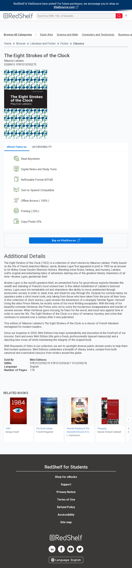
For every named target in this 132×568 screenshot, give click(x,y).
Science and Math (67, 34)
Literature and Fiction (43, 43)
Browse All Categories (18, 34)
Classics (78, 43)
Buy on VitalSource (64, 240)
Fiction (64, 43)
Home (7, 43)
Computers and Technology (98, 34)
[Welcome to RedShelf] (18, 15)
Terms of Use (66, 499)
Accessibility (66, 514)
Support (66, 484)
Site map (66, 522)
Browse (20, 43)
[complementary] (66, 412)
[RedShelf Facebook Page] (61, 551)
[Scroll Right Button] (128, 419)
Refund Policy (66, 507)
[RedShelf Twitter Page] (79, 551)
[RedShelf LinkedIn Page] (52, 551)
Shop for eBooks (66, 477)
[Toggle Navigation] (126, 15)
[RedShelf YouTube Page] (70, 551)
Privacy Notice (66, 492)
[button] (66, 159)
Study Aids (46, 34)
